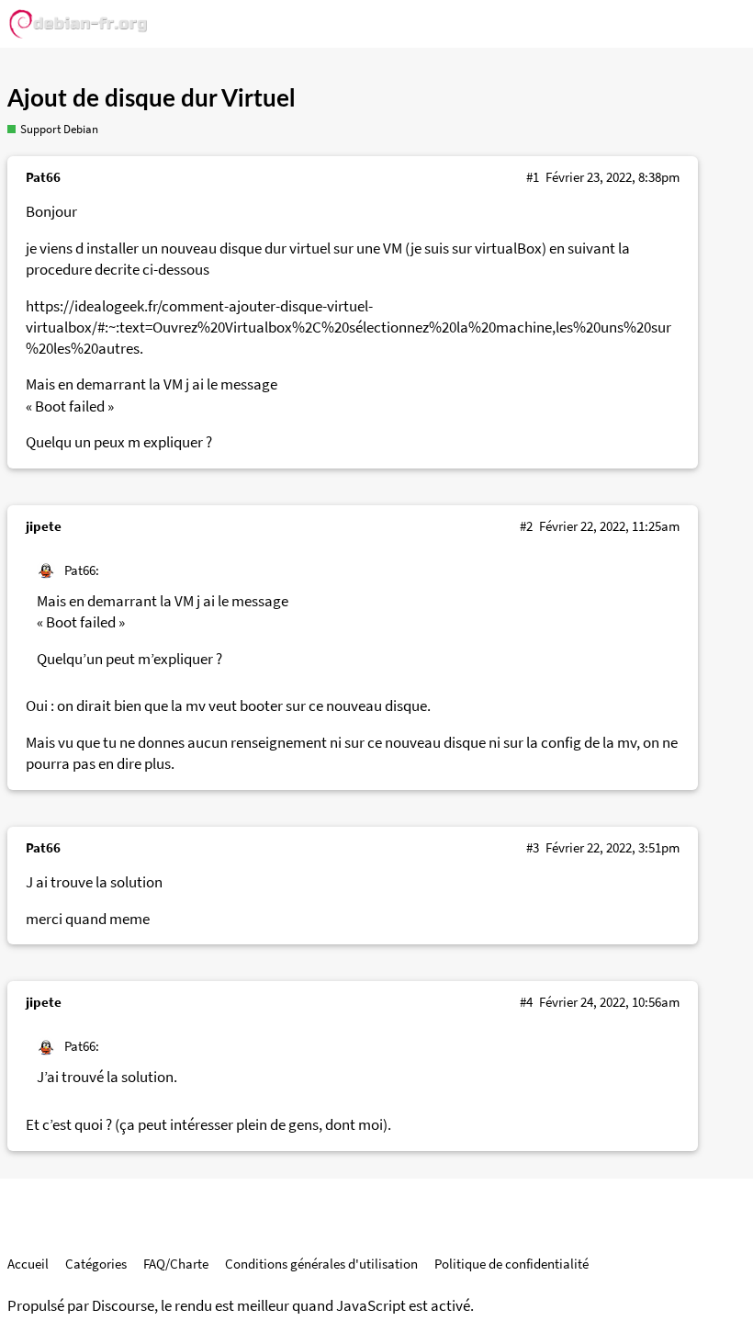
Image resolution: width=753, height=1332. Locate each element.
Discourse (123, 1305)
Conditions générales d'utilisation (321, 1263)
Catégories (96, 1263)
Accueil (28, 1263)
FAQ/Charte (175, 1263)
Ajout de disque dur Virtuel (151, 99)
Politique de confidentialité (511, 1263)
